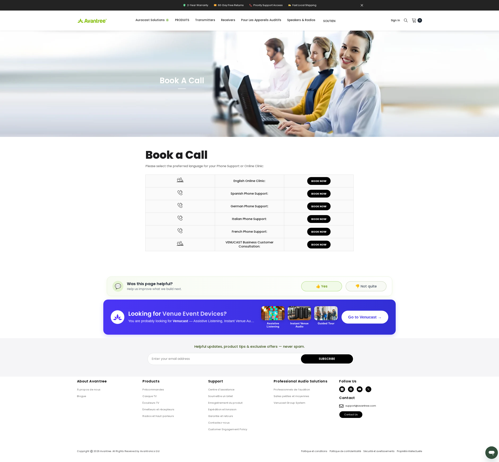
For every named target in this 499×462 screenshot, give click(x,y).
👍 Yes (321, 286)
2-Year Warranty (195, 6)
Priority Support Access (266, 6)
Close (362, 5)
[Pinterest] (351, 389)
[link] (249, 84)
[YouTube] (360, 389)
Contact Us (351, 414)
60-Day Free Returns (228, 6)
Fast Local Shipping (302, 6)
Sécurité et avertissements (379, 451)
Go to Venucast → (365, 317)
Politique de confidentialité (345, 451)
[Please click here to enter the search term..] (405, 20)
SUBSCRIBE (327, 359)
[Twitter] (368, 389)
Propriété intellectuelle (409, 451)
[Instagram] (342, 389)
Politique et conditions (314, 451)
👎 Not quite (366, 286)
